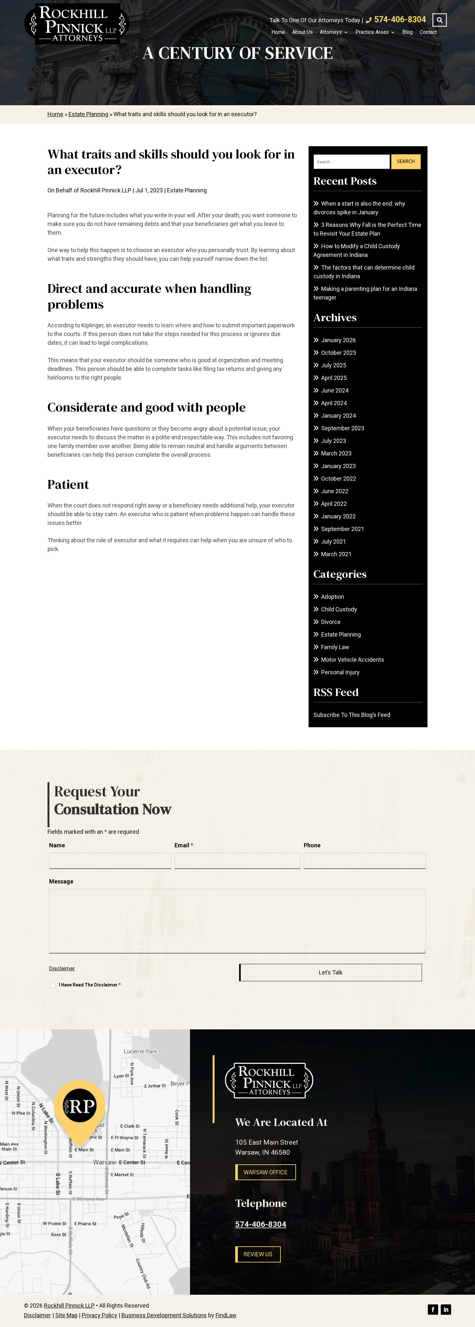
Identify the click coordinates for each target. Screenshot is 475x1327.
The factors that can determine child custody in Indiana (364, 272)
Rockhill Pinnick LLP (105, 190)
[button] (468, 1280)
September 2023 (342, 428)
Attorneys (331, 32)
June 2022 (334, 491)
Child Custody (339, 609)
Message (61, 881)
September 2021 (342, 529)
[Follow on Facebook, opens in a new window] (433, 1309)
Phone (312, 845)
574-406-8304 (400, 19)
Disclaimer (62, 968)
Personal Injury (340, 672)
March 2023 (336, 453)
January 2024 (338, 415)
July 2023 (333, 440)
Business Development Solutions (164, 1315)
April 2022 (334, 503)
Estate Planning (187, 190)
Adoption (332, 596)
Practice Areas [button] (372, 32)
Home (278, 32)
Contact (428, 32)
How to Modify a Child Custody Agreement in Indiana (356, 250)
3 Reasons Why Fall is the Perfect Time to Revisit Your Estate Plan (367, 229)
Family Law (335, 647)
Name (57, 845)
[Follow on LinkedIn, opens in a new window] (446, 1309)
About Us (302, 32)
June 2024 (334, 390)
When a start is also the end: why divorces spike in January (359, 208)
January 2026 (338, 340)
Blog (407, 32)
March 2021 (336, 554)
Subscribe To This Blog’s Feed (351, 714)
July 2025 (333, 365)
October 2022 (338, 478)
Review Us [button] (258, 1254)
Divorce (331, 621)
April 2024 (334, 403)
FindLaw (226, 1315)
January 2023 (338, 466)
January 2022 (338, 516)
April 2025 (334, 377)
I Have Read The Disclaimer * (90, 984)
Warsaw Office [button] (266, 1172)
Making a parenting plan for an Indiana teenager (365, 293)
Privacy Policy (99, 1315)
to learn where (173, 325)
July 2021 (333, 541)
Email (183, 845)
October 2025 (338, 352)
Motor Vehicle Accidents (352, 659)
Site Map (66, 1315)
